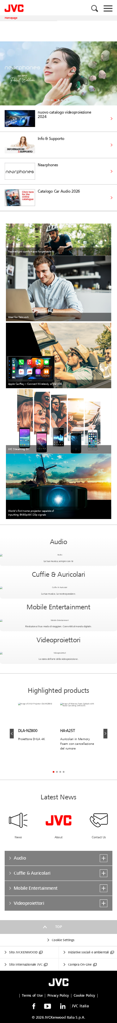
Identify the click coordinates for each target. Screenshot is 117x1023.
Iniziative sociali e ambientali (88, 952)
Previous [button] (12, 734)
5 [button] (62, 100)
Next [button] (105, 734)
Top (58, 927)
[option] (58, 73)
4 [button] (58, 100)
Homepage (11, 17)
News (18, 837)
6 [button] (65, 100)
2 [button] (52, 100)
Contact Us (99, 837)
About (59, 837)
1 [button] (48, 100)
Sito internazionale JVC (25, 964)
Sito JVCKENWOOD (23, 952)
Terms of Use (32, 995)
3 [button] (55, 100)
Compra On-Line (79, 964)
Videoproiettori (58, 640)
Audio (58, 542)
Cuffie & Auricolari (58, 574)
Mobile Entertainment (58, 607)
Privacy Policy (58, 995)
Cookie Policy (84, 995)
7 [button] (68, 100)
